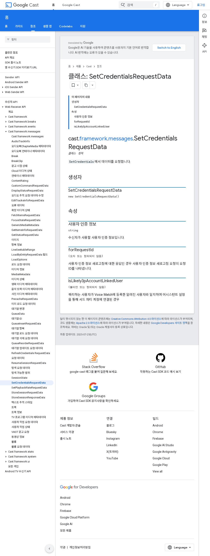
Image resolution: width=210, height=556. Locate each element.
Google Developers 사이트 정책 (169, 322)
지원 (82, 26)
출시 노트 (65, 438)
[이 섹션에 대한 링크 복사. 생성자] (86, 177)
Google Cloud (161, 458)
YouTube (112, 458)
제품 (78, 66)
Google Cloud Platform (74, 517)
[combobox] (139, 5)
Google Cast (71, 5)
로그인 (201, 5)
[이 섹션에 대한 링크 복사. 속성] (81, 211)
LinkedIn (111, 445)
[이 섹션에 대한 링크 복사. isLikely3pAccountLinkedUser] (127, 281)
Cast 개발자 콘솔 (70, 425)
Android (158, 425)
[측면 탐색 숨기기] (49, 549)
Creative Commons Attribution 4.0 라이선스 (136, 318)
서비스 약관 (67, 432)
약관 (62, 547)
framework (93, 138)
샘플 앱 (47, 26)
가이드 (19, 26)
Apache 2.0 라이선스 (88, 322)
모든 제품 (65, 530)
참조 (33, 26)
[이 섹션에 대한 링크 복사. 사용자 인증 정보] (100, 224)
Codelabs (66, 26)
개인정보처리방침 (80, 547)
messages (120, 138)
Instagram (113, 438)
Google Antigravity (164, 451)
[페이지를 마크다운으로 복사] (86, 85)
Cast (34, 5)
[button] (27, 87)
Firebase (158, 438)
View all (157, 471)
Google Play (160, 465)
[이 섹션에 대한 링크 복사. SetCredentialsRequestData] (126, 190)
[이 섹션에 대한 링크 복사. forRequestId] (98, 250)
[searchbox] (27, 39)
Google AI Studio (163, 445)
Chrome (158, 432)
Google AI (66, 524)
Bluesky (111, 432)
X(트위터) (112, 451)
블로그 (110, 425)
